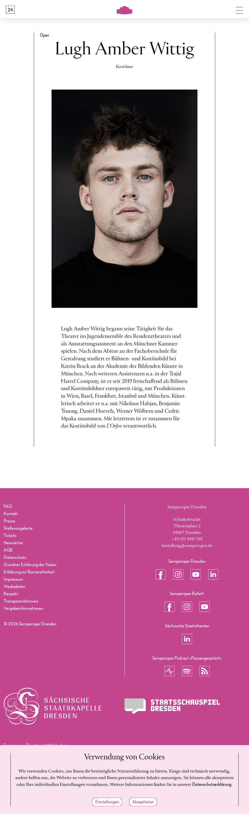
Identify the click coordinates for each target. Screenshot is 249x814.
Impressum (13, 579)
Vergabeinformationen (23, 608)
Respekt (11, 594)
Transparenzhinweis (21, 601)
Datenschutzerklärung (211, 784)
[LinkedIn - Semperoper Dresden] (213, 574)
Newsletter (13, 543)
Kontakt (11, 514)
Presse (9, 521)
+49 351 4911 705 (187, 539)
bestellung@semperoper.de (187, 546)
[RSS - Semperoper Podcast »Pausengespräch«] (204, 671)
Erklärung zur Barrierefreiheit (29, 572)
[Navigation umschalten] (239, 9)
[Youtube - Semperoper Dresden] (196, 574)
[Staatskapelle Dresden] (53, 706)
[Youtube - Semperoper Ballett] (204, 607)
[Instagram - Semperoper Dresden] (178, 574)
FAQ (8, 506)
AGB (8, 550)
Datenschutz (15, 557)
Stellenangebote (18, 528)
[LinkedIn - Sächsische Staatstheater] (187, 639)
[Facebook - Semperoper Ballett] (169, 607)
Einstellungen (107, 802)
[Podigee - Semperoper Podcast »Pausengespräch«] (169, 671)
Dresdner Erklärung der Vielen (30, 564)
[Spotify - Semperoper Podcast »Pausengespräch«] (187, 671)
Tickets (10, 535)
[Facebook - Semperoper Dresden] (161, 574)
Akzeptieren (143, 802)
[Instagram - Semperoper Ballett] (187, 607)
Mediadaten (14, 586)
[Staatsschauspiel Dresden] (172, 706)
